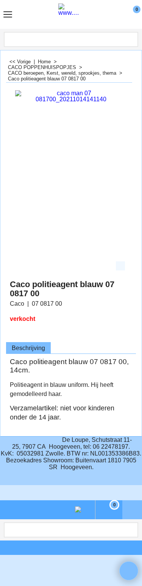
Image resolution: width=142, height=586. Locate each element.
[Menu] (7, 15)
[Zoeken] (131, 39)
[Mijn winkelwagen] (130, 14)
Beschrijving (28, 348)
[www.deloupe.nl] (70, 14)
